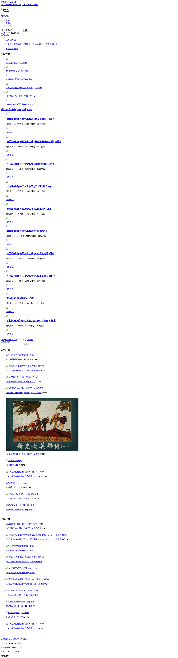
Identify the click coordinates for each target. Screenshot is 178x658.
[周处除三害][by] (13, 465)
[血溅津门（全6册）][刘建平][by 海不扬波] (24, 393)
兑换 (8, 20)
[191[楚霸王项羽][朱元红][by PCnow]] (7, 92)
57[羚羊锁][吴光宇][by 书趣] (17, 71)
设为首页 (5, 2)
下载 (8, 33)
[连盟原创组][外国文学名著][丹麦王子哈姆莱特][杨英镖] (34, 141)
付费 (29, 109)
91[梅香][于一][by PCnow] (16, 63)
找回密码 (34, 5)
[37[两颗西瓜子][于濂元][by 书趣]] (7, 76)
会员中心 (5, 35)
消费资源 (10, 132)
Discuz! (14, 647)
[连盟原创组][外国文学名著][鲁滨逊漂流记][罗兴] (30, 119)
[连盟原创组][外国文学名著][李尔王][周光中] (28, 186)
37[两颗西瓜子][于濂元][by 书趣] (19, 79)
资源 (8, 23)
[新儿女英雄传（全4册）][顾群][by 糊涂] (23, 454)
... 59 (14, 340)
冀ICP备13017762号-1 (15, 639)
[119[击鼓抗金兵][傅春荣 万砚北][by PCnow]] (7, 84)
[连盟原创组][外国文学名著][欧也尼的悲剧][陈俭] (30, 253)
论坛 (9, 25)
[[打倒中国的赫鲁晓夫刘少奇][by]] (20, 355)
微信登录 (5, 5)
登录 (19, 5)
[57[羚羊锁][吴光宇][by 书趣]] (7, 67)
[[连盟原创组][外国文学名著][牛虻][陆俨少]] (25, 366)
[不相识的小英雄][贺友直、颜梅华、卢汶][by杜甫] (31, 320)
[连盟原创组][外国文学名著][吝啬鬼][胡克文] (28, 208)
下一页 (30, 340)
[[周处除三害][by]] (14, 461)
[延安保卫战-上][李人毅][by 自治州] (21, 498)
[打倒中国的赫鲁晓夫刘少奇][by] (19, 359)
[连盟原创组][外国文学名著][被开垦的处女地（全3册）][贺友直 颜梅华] (36, 539)
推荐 (13, 109)
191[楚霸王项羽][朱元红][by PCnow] (21, 96)
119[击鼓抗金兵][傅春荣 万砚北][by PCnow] (24, 88)
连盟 (3, 33)
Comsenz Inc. (17, 651)
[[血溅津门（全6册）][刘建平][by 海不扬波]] (25, 388)
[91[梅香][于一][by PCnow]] (7, 59)
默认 (3, 109)
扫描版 (15, 49)
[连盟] (5, 10)
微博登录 (13, 5)
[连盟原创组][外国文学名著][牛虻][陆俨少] (27, 231)
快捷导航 (5, 16)
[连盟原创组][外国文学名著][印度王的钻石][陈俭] (30, 276)
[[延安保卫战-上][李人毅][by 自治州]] (22, 494)
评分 (19, 109)
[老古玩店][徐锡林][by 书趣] (20, 298)
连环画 (13, 40)
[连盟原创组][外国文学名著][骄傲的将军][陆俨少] (30, 164)
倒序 (8, 109)
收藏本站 (13, 2)
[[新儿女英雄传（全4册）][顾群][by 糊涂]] (42, 450)
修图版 (9, 49)
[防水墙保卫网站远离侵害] (26, 639)
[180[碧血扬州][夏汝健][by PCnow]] (7, 101)
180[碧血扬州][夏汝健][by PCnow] (20, 104)
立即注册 (26, 5)
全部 (8, 40)
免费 (24, 109)
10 (12, 340)
